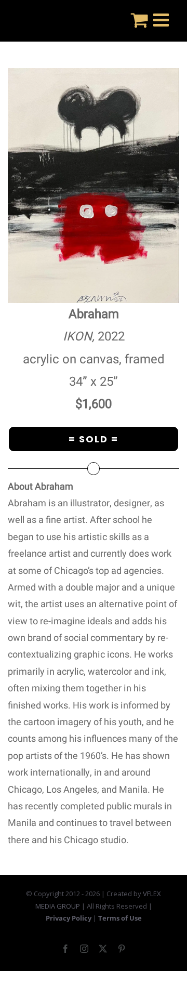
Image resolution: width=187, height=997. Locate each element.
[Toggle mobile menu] (162, 19)
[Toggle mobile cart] (139, 19)
